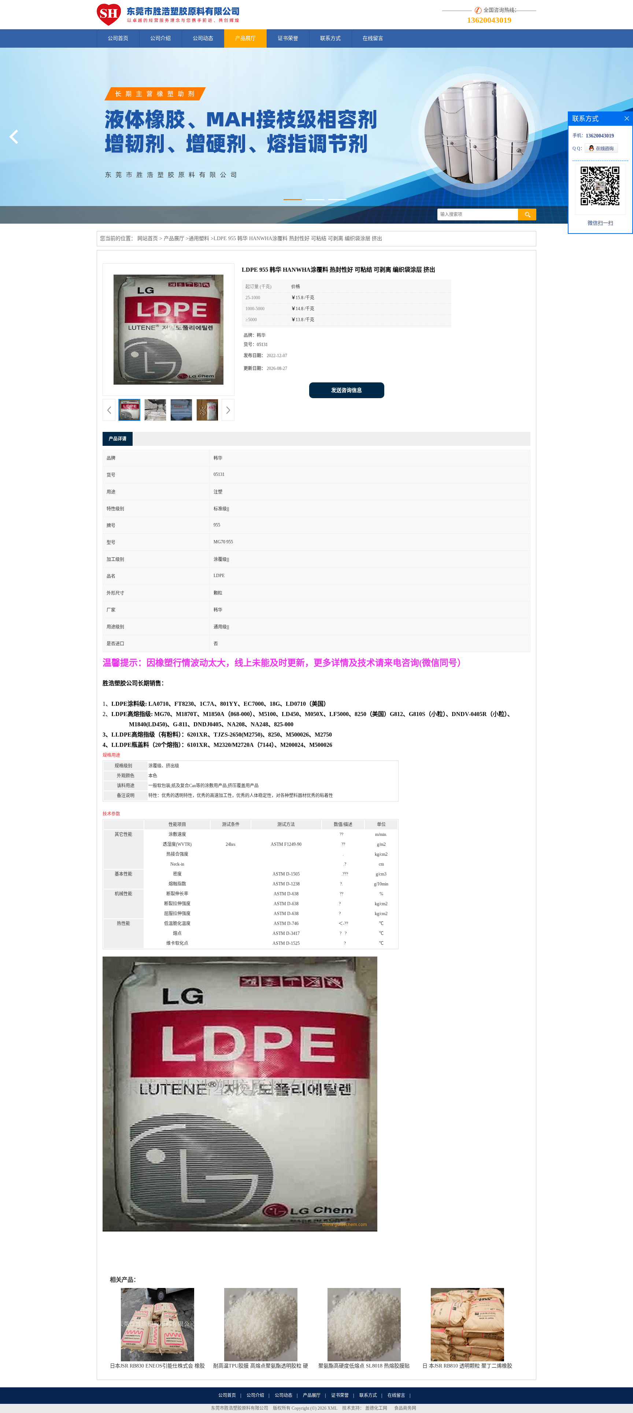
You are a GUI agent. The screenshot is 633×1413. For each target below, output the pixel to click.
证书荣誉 (288, 38)
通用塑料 (199, 238)
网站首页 (147, 238)
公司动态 (203, 38)
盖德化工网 (376, 1408)
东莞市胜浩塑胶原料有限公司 (239, 1408)
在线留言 (373, 38)
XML (332, 1408)
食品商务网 (405, 1408)
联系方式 (330, 38)
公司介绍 (160, 38)
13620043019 (489, 20)
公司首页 (118, 38)
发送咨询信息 (346, 390)
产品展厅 (245, 38)
